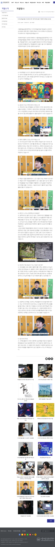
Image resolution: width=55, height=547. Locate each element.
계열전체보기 (4, 12)
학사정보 (10, 531)
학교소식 (22, 2)
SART (12, 2)
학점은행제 (47, 2)
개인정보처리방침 (16, 531)
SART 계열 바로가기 (46, 531)
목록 (51, 521)
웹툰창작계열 (4, 18)
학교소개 (17, 2)
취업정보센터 (33, 2)
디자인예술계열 (5, 15)
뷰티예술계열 (4, 24)
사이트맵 (24, 531)
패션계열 (3, 26)
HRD (43, 2)
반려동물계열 (4, 21)
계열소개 (27, 2)
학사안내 (39, 2)
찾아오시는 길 (3, 531)
